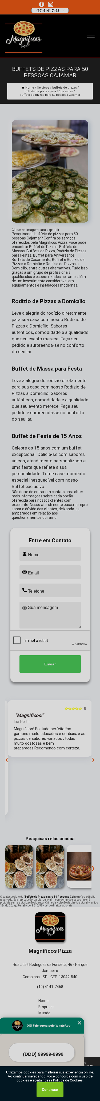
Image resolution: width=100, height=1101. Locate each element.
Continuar (50, 1090)
